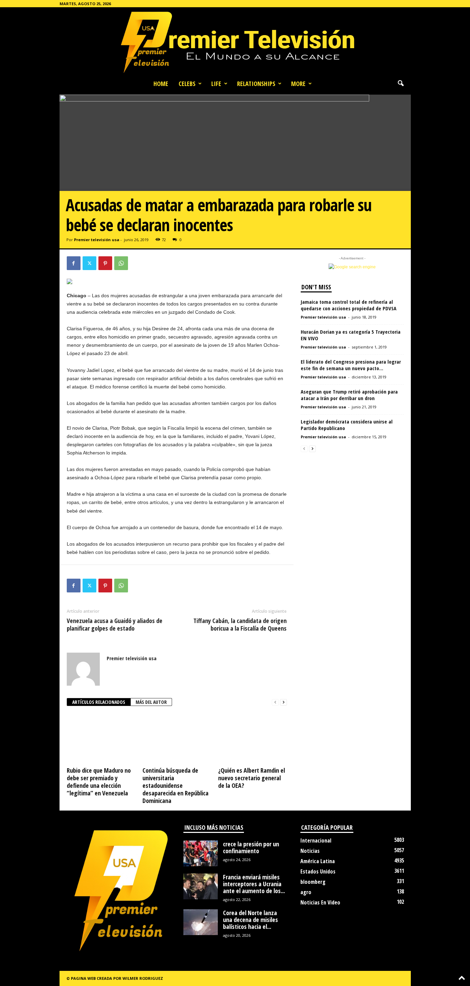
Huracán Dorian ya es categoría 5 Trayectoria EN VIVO (350, 335)
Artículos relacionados (98, 702)
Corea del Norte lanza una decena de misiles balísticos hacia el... (250, 920)
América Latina (317, 861)
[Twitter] (89, 263)
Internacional (315, 840)
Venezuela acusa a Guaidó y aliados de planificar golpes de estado (114, 624)
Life (216, 83)
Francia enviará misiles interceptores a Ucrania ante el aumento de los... (254, 884)
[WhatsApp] (121, 263)
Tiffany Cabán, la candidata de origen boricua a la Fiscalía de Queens (240, 624)
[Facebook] (74, 263)
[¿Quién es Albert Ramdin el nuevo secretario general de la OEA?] (252, 738)
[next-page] (283, 702)
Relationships (256, 83)
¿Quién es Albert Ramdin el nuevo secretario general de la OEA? (251, 778)
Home (160, 83)
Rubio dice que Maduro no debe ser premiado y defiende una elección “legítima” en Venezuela (99, 781)
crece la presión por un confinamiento (251, 847)
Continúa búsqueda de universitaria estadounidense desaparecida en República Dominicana (175, 785)
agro (305, 892)
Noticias (310, 851)
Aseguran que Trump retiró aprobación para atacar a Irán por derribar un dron (349, 394)
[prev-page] (275, 702)
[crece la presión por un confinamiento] (200, 853)
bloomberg (312, 882)
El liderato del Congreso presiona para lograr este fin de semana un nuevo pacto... (351, 365)
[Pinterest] (105, 263)
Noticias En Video (320, 902)
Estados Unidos (317, 871)
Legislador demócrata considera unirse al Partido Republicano (347, 424)
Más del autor (151, 702)
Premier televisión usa (96, 239)
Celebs (187, 83)
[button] (400, 83)
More (298, 83)
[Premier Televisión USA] (235, 41)
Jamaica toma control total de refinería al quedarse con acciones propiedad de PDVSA (348, 305)
